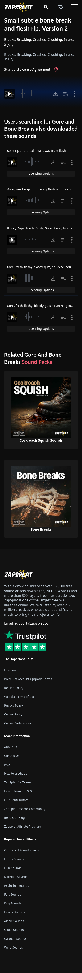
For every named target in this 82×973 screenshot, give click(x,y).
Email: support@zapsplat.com (28, 623)
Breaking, (24, 39)
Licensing (11, 670)
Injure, (69, 39)
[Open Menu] (74, 7)
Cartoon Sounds (15, 939)
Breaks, (10, 39)
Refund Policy (13, 688)
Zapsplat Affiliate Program (22, 826)
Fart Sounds (12, 894)
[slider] (33, 93)
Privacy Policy (13, 705)
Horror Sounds (14, 912)
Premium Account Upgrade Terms (28, 679)
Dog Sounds (12, 903)
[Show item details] (74, 94)
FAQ (7, 765)
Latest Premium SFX (18, 791)
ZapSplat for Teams (17, 782)
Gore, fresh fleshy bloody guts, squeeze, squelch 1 (43, 267)
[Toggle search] (45, 6)
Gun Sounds (12, 868)
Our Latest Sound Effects (21, 850)
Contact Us (11, 756)
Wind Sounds (13, 947)
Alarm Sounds (14, 921)
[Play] (9, 94)
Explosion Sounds (16, 886)
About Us (10, 747)
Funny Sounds (14, 859)
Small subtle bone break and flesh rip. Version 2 (37, 24)
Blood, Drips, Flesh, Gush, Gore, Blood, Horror (40, 228)
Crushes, (40, 39)
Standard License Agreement (27, 69)
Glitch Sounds (14, 930)
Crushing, (55, 39)
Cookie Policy (13, 714)
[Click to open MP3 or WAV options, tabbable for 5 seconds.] (55, 94)
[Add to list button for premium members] (66, 94)
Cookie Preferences (17, 723)
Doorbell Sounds (16, 877)
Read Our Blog (14, 818)
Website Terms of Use (19, 697)
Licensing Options (41, 173)
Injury (8, 44)
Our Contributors (16, 800)
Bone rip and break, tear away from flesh (36, 151)
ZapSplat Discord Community (24, 809)
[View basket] (61, 7)
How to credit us (15, 773)
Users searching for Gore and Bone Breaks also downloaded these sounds (41, 129)
